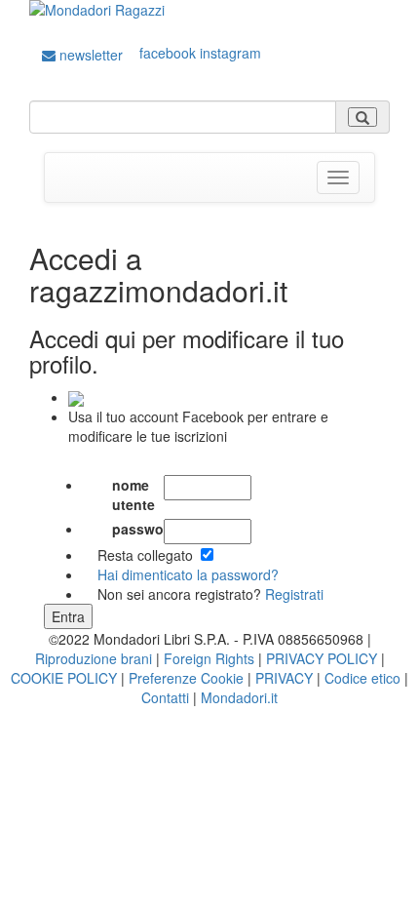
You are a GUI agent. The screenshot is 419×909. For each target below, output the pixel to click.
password (138, 528)
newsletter (89, 54)
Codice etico (362, 678)
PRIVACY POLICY (321, 658)
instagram (230, 52)
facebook (167, 52)
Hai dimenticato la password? (188, 574)
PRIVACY (284, 678)
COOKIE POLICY (64, 678)
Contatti (165, 697)
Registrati (294, 594)
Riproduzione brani (93, 658)
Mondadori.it (239, 697)
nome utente (133, 494)
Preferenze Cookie (186, 678)
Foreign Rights (209, 658)
